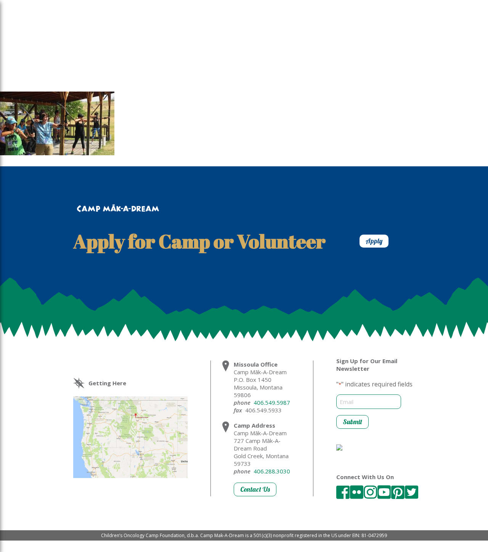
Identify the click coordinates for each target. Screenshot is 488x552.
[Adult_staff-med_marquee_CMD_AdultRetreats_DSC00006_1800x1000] (57, 153)
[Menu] (100, 35)
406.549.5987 (272, 402)
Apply (374, 241)
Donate (446, 37)
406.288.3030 (272, 471)
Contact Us (255, 489)
